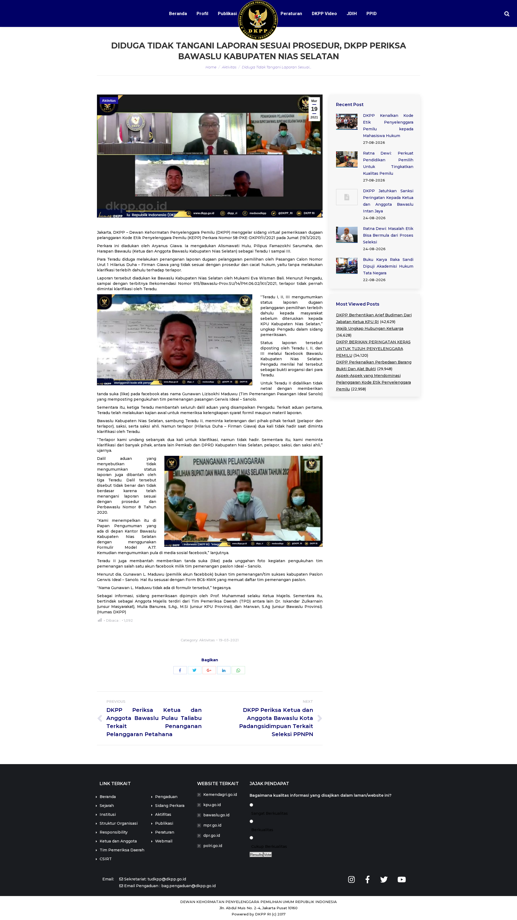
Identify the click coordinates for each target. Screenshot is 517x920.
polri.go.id (212, 845)
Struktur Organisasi (119, 823)
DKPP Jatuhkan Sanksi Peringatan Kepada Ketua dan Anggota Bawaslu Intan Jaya (388, 201)
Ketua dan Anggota (118, 841)
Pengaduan (166, 796)
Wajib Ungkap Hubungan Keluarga (369, 328)
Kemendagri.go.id (220, 794)
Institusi (108, 814)
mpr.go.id (212, 825)
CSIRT (106, 858)
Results (256, 854)
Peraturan (164, 832)
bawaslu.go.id (216, 815)
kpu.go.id (212, 804)
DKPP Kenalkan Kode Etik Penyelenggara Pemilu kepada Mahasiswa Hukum (388, 125)
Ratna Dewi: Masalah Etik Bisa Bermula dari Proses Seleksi (388, 235)
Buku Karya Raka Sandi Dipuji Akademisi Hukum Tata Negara (388, 266)
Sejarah (107, 805)
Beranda (108, 796)
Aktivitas (229, 67)
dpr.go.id (211, 835)
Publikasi (164, 823)
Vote (267, 854)
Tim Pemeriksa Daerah (122, 850)
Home (210, 67)
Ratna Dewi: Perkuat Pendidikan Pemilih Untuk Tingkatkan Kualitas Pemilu (388, 163)
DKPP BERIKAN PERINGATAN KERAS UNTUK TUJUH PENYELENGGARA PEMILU (373, 349)
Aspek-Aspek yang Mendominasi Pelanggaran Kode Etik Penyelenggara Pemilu (373, 382)
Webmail (163, 841)
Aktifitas (163, 814)
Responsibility (114, 832)
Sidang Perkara (169, 805)
